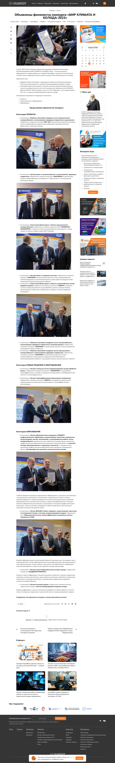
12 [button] (93, 58)
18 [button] (89, 61)
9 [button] (82, 58)
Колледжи (69, 737)
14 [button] (100, 58)
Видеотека (29, 735)
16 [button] (82, 61)
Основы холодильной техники (45, 735)
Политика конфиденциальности (89, 742)
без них (71, 757)
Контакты (83, 749)
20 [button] (96, 61)
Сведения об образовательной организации (93, 735)
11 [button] (89, 58)
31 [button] (86, 66)
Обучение (56, 3)
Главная (52, 10)
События (40, 3)
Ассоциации (69, 732)
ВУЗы (67, 735)
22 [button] (103, 61)
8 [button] (103, 55)
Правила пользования (86, 737)
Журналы (68, 739)
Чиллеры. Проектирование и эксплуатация (49, 739)
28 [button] (100, 63)
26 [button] (93, 63)
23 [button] (82, 63)
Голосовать (93, 192)
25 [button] (89, 63)
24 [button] (86, 63)
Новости (40, 645)
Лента (34, 3)
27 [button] (96, 63)
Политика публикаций (86, 739)
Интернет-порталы (71, 742)
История (72, 645)
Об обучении (41, 732)
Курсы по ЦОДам (42, 742)
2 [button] (82, 55)
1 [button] (103, 53)
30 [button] (82, 66)
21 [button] (100, 61)
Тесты (39, 744)
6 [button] (96, 55)
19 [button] (93, 61)
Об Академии (84, 732)
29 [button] (103, 63)
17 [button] (86, 61)
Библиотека (29, 732)
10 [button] (86, 58)
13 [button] (96, 58)
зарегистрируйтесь (41, 620)
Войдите (28, 620)
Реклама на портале (86, 744)
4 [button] (89, 55)
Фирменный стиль (85, 747)
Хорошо (79, 758)
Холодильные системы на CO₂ (45, 737)
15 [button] (103, 58)
